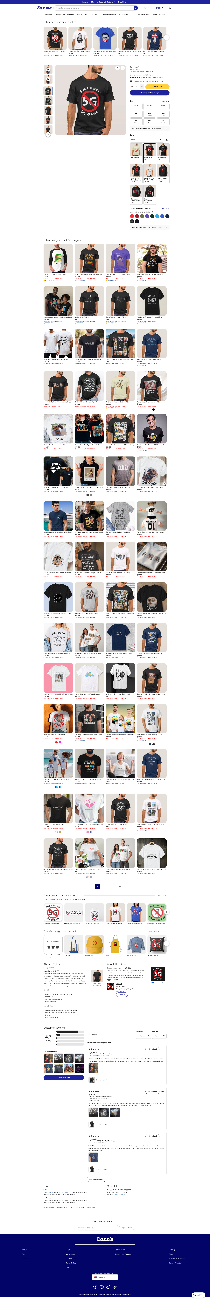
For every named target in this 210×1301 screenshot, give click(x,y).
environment (68, 1192)
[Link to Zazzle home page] (45, 8)
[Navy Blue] (167, 216)
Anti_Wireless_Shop (156, 78)
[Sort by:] (167, 139)
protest (50, 1192)
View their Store (120, 991)
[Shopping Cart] (170, 7)
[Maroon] (137, 216)
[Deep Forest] (152, 216)
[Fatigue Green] (142, 216)
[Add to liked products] (123, 68)
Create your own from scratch (97, 984)
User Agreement (117, 1294)
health (61, 1192)
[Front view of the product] (90, 100)
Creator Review (93, 1100)
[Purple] (147, 216)
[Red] (132, 216)
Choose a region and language (102, 1273)
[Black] (137, 221)
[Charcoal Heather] (132, 221)
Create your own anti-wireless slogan (56, 899)
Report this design (157, 983)
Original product (101, 1080)
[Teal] (157, 216)
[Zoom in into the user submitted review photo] (48, 1058)
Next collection (163, 895)
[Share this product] (117, 68)
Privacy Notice (126, 1294)
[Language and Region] (160, 8)
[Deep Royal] (162, 216)
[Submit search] (136, 8)
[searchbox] (95, 7)
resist (45, 1192)
